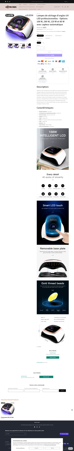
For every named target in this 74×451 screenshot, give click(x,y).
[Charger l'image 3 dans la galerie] (22, 45)
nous (39, 43)
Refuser (52, 448)
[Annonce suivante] (49, 1)
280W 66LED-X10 (59, 36)
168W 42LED (41, 36)
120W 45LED (41, 38)
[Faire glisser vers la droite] (32, 46)
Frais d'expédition (40, 29)
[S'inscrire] (24, 433)
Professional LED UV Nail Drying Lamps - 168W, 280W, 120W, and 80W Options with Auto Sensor (7, 417)
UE (44, 43)
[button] (25, 4)
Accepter (36, 448)
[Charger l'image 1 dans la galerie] (10, 45)
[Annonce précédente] (24, 1)
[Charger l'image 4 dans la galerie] (28, 45)
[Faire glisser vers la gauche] (6, 46)
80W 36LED (48, 38)
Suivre (62, 390)
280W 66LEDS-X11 (50, 36)
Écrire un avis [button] (53, 357)
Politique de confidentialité (50, 445)
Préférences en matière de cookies (64, 449)
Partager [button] (39, 346)
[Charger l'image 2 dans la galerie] (16, 45)
